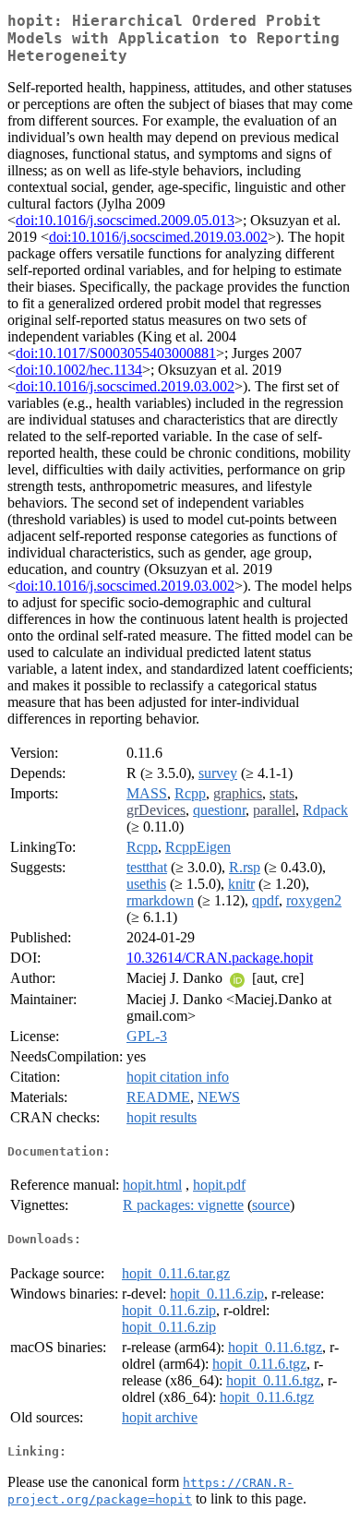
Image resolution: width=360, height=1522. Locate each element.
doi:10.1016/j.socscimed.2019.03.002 (158, 237)
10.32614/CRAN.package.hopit (219, 957)
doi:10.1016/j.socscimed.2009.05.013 (125, 220)
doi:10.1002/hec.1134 (79, 370)
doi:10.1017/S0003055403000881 (116, 353)
